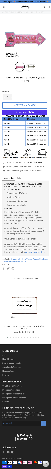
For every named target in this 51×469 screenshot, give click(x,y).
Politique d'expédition (11, 390)
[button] (7, 338)
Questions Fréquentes (11, 367)
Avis (19, 178)
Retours (5, 402)
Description (9, 178)
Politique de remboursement (14, 398)
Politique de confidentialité (13, 394)
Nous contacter (8, 371)
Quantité (5, 92)
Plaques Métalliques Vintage (21, 259)
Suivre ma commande (11, 363)
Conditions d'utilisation (12, 386)
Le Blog (5, 375)
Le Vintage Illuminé (15, 458)
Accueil (5, 355)
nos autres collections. (35, 252)
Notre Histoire (8, 359)
